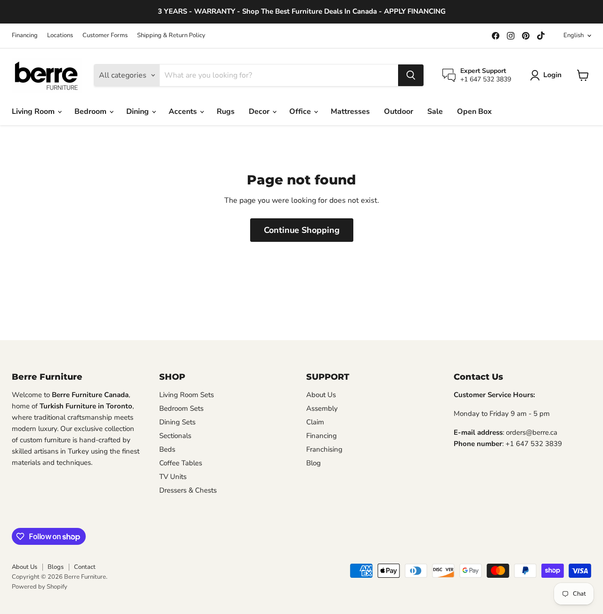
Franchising (324, 449)
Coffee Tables (180, 463)
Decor (260, 111)
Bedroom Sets (181, 408)
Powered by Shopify (39, 586)
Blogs (56, 567)
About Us (321, 394)
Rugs (226, 111)
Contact (85, 567)
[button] (547, 75)
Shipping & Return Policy (171, 35)
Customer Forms (105, 35)
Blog (313, 463)
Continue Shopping (302, 230)
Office (301, 111)
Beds (167, 449)
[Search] (411, 75)
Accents (184, 111)
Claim (315, 422)
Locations (60, 35)
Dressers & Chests (188, 490)
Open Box (474, 111)
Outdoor (398, 111)
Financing (25, 35)
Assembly (322, 408)
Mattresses (350, 111)
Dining (138, 111)
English (573, 35)
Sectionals (175, 435)
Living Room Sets (186, 394)
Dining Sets (177, 422)
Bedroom (91, 111)
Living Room (34, 111)
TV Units (173, 476)
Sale (435, 111)
